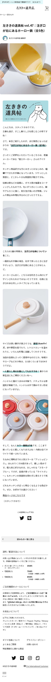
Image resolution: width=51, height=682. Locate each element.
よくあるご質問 (9, 644)
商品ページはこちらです (14, 495)
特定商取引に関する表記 (13, 648)
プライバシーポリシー (36, 640)
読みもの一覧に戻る (25, 539)
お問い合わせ (32, 644)
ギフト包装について (11, 640)
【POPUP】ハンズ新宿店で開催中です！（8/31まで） (21, 2)
